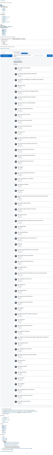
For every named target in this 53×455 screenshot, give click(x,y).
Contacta (3, 437)
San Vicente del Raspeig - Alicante (18, 410)
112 (8, 413)
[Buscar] (1, 24)
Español (3, 8)
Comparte (4, 441)
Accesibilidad (4, 418)
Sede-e (3, 12)
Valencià (3, 9)
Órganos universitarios (6, 17)
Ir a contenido (2, 0)
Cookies (3, 420)
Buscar (24, 38)
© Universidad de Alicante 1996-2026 (6, 451)
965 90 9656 (29, 412)
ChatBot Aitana (5, 44)
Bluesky (11, 444)
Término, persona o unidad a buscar (6, 38)
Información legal (5, 422)
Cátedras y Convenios (6, 21)
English (3, 10)
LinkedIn (12, 442)
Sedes (3, 22)
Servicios (3, 20)
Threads (11, 445)
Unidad (4, 43)
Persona (4, 42)
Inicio (3, 436)
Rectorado (4, 16)
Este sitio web (5, 41)
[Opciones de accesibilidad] (1, 4)
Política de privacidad (6, 419)
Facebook (12, 443)
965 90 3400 (35, 411)
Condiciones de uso (5, 417)
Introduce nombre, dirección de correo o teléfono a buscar (22, 56)
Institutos (3, 19)
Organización (3, 14)
